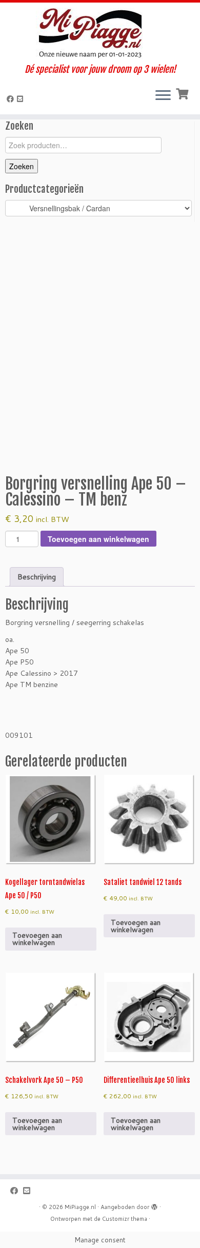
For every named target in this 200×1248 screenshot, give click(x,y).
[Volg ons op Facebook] (12, 99)
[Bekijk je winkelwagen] (183, 92)
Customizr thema (124, 1219)
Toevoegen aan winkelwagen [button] (37, 939)
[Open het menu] (163, 96)
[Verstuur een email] (21, 99)
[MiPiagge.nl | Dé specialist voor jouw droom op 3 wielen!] (100, 33)
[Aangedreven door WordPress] (154, 1205)
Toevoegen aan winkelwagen (98, 539)
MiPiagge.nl (80, 1207)
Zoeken (21, 166)
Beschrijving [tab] (36, 577)
